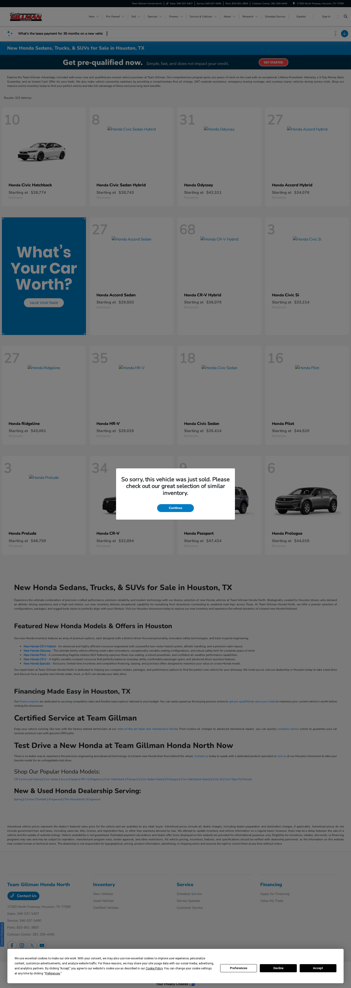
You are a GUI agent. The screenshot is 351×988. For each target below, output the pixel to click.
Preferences (238, 968)
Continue (175, 508)
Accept (318, 968)
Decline (278, 968)
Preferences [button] (52, 973)
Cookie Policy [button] (154, 968)
